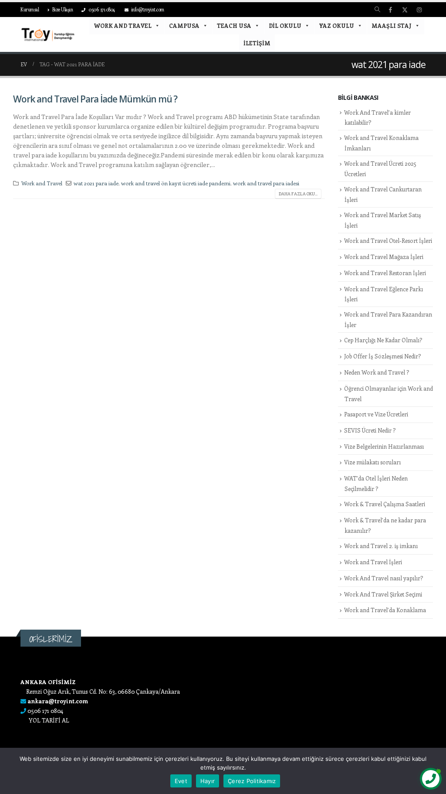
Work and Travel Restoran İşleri (385, 272)
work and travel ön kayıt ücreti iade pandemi (175, 183)
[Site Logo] (47, 34)
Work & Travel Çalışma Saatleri (384, 504)
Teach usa (234, 25)
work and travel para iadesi (266, 183)
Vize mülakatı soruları (372, 462)
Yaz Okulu (336, 25)
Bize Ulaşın (62, 9)
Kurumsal (29, 9)
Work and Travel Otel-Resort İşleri (388, 240)
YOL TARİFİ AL (49, 720)
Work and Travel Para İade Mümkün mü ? (95, 99)
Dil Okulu (285, 25)
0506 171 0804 (101, 9)
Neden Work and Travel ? (376, 372)
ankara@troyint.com (57, 701)
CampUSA (184, 25)
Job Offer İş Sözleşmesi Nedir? (382, 356)
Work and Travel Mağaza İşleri (383, 256)
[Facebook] (390, 9)
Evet (181, 780)
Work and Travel (123, 25)
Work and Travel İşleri (373, 562)
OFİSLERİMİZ (50, 639)
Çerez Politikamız (252, 780)
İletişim (256, 43)
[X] (405, 9)
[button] (377, 10)
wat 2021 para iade (96, 183)
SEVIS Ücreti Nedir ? (369, 430)
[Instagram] (419, 9)
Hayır (207, 780)
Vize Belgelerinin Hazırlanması (384, 446)
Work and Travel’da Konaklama (385, 609)
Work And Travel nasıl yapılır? (383, 578)
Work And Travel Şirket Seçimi (383, 594)
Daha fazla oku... (298, 194)
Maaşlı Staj (392, 25)
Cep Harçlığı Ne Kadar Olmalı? (383, 340)
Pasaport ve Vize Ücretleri (376, 414)
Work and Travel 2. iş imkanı (381, 545)
